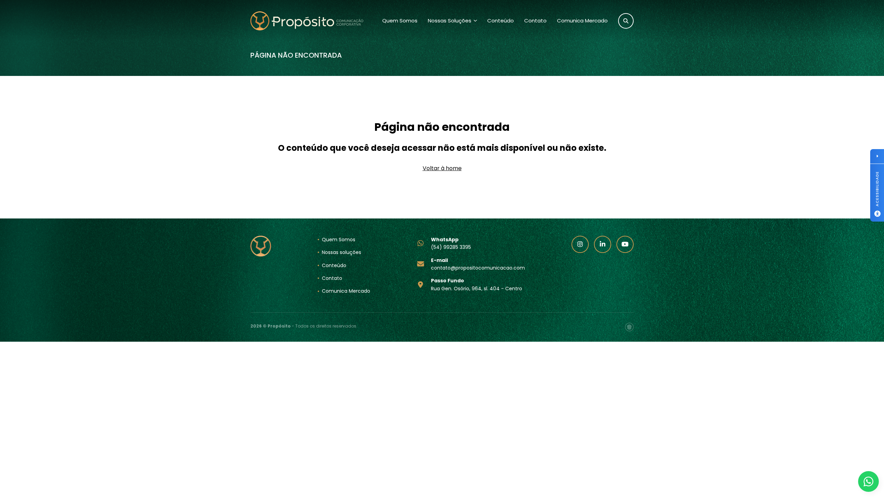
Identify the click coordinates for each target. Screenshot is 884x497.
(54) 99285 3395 (451, 243)
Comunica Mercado (582, 20)
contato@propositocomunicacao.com (478, 264)
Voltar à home (442, 168)
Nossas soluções (341, 252)
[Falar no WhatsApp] (868, 481)
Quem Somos (399, 20)
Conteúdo (500, 20)
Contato (535, 20)
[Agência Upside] (629, 327)
